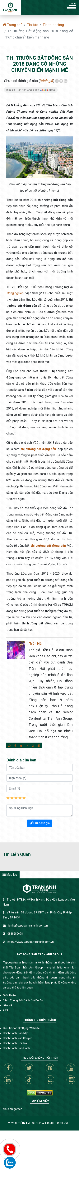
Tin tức (32, 25)
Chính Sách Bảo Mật (15, 1033)
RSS (5, 1010)
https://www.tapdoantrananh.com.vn (30, 941)
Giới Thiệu (9, 995)
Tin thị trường (53, 25)
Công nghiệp (15, 293)
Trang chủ (14, 25)
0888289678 (15, 933)
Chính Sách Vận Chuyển (17, 1038)
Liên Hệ (7, 1005)
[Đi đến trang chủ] (10, 7)
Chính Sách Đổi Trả (15, 1043)
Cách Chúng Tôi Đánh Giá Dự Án (23, 1000)
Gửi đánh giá (41, 823)
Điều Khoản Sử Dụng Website (21, 1028)
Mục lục (11, 875)
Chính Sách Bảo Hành (16, 1048)
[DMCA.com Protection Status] (40, 1092)
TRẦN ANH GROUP (29, 1123)
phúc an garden (12, 1109)
